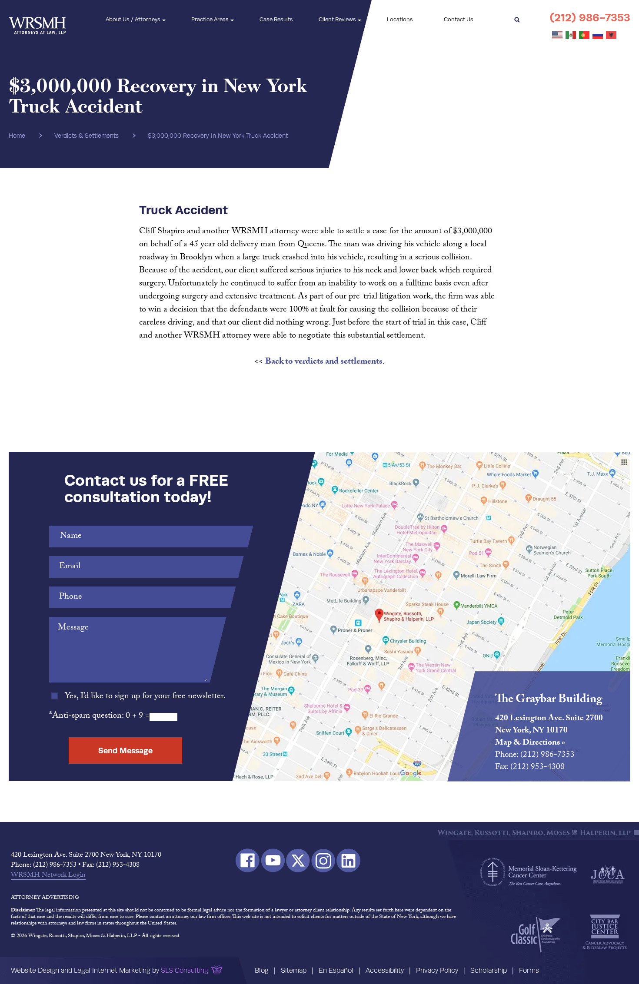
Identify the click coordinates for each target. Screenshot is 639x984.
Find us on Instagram (323, 860)
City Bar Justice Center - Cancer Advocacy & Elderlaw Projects (604, 932)
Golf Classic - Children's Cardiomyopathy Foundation (535, 934)
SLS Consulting (184, 970)
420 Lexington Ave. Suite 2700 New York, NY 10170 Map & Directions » (549, 731)
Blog (262, 970)
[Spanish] (571, 35)
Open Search (516, 19)
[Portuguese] (584, 35)
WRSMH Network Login (48, 876)
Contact (458, 19)
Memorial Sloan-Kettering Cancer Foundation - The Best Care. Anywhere (528, 872)
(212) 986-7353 (590, 17)
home (17, 135)
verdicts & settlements (86, 135)
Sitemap (293, 970)
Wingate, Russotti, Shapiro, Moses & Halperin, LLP (37, 20)
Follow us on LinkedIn (348, 860)
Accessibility (385, 970)
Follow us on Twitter (298, 860)
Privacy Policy (437, 970)
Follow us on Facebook (248, 860)
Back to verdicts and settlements (324, 362)
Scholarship (488, 970)
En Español (336, 970)
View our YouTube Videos (273, 860)
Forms (529, 970)
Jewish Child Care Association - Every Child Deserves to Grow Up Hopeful (608, 873)
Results (276, 19)
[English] (557, 35)
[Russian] (598, 35)
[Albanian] (611, 35)
